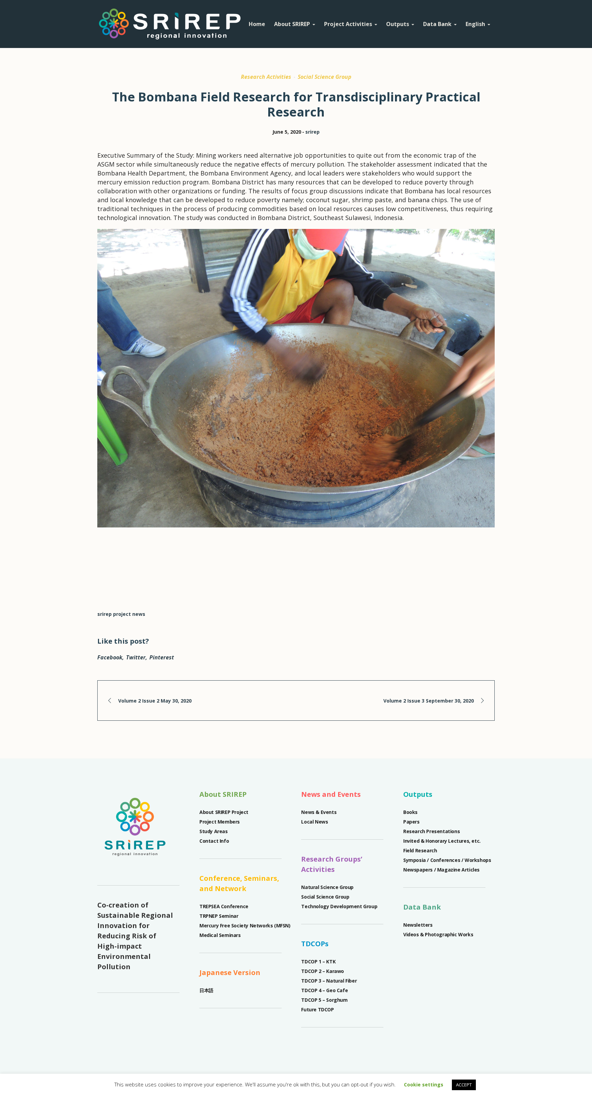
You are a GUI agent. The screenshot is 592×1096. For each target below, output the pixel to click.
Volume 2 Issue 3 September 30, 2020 (428, 700)
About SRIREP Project (223, 812)
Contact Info (214, 841)
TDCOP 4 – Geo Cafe (324, 990)
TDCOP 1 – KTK (318, 961)
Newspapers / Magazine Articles (441, 869)
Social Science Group (325, 77)
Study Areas (213, 831)
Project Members (219, 821)
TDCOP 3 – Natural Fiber (329, 980)
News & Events (318, 812)
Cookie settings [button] (423, 1084)
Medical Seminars (220, 935)
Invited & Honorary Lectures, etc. (442, 841)
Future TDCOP (317, 1009)
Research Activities (266, 77)
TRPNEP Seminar (218, 916)
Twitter (136, 657)
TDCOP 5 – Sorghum (324, 1000)
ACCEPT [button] (464, 1085)
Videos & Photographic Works (438, 934)
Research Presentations (432, 831)
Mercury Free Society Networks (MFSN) (245, 925)
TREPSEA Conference (223, 906)
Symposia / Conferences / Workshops (447, 860)
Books (410, 812)
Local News (314, 821)
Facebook (109, 657)
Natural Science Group (327, 887)
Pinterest (161, 657)
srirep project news (121, 614)
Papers (412, 821)
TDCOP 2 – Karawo (322, 971)
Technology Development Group (339, 906)
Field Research (420, 850)
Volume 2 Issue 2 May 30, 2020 (155, 700)
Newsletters (418, 925)
